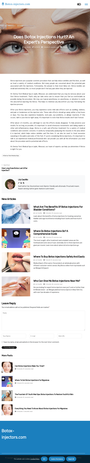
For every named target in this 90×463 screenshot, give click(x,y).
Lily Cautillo (27, 47)
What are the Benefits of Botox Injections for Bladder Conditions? (58, 208)
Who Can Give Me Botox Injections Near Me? (56, 280)
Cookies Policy (34, 459)
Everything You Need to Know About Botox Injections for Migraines (41, 408)
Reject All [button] (71, 459)
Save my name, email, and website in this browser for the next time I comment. (31, 342)
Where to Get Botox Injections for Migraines (32, 380)
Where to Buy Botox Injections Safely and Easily (59, 256)
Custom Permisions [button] (57, 459)
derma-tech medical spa (11, 155)
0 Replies (65, 47)
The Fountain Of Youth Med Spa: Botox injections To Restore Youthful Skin (44, 394)
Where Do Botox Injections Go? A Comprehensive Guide (50, 232)
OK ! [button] (44, 459)
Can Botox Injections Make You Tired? (29, 366)
